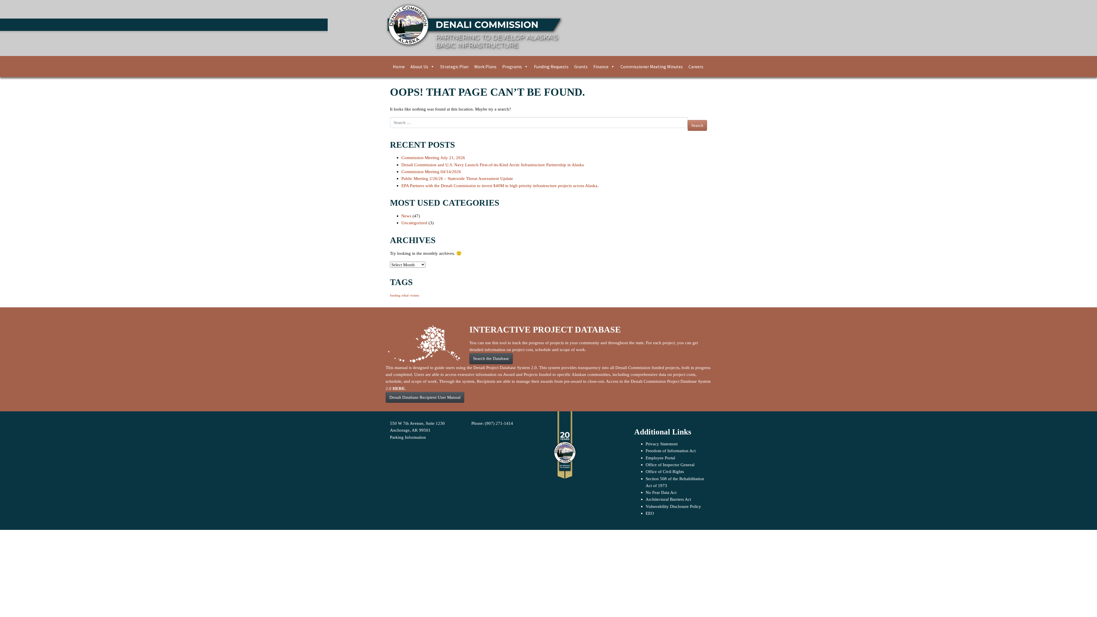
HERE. (399, 388)
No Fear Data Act (661, 492)
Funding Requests (551, 66)
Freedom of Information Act (671, 450)
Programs (512, 66)
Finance (600, 66)
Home (399, 66)
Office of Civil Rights (665, 471)
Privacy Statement (662, 443)
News (406, 215)
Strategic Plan (454, 66)
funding (395, 295)
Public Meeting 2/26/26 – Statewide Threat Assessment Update (457, 178)
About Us (419, 66)
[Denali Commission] (546, 28)
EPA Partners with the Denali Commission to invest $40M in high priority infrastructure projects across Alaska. (499, 185)
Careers (695, 66)
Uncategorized (414, 222)
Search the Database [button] (491, 358)
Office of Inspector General (670, 464)
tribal (405, 295)
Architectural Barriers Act (668, 499)
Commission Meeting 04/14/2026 (431, 171)
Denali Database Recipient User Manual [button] (425, 397)
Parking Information (408, 437)
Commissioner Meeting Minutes (651, 66)
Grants (581, 66)
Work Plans (485, 66)
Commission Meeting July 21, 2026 (433, 157)
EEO (650, 513)
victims (414, 295)
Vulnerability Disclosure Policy (673, 506)
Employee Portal (660, 457)
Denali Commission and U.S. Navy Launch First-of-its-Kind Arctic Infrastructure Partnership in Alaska (492, 164)
